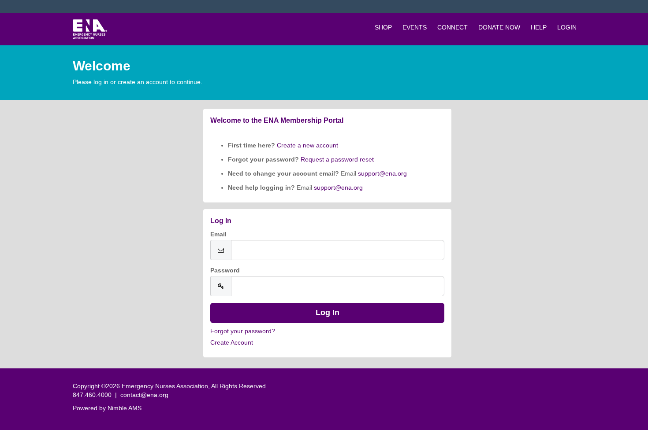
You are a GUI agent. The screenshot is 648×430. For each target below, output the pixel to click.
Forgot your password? (242, 330)
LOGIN (567, 27)
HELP (539, 27)
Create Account (231, 342)
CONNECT (452, 27)
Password (225, 270)
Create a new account (306, 145)
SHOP (383, 27)
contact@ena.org (144, 394)
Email (218, 234)
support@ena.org (382, 173)
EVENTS (414, 27)
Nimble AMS (125, 408)
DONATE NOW (499, 27)
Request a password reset (337, 159)
